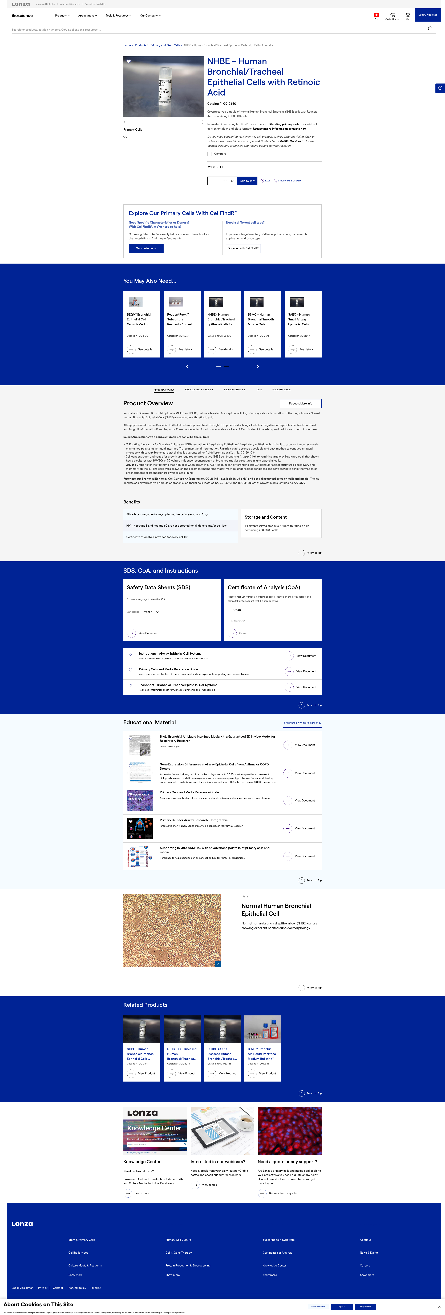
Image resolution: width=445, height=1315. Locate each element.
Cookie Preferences (318, 1307)
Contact (58, 1288)
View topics (209, 1185)
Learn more (142, 1193)
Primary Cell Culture (178, 1240)
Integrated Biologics (45, 4)
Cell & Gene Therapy (179, 1252)
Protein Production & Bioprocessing (188, 1265)
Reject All (342, 1307)
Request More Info (300, 403)
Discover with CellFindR (243, 248)
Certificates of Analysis (277, 1252)
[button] (440, 88)
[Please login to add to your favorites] (128, 61)
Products (61, 15)
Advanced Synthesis (70, 4)
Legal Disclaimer (22, 1288)
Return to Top (314, 552)
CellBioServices (78, 1252)
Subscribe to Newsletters (278, 1240)
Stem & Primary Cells (81, 1240)
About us (365, 1240)
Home (127, 45)
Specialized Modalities (95, 4)
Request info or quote (283, 1193)
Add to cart (247, 181)
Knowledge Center (274, 1265)
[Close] (439, 1306)
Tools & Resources (117, 15)
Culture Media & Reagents (85, 1265)
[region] (222, 1307)
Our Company (149, 15)
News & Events (369, 1252)
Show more (75, 1275)
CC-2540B (212, 478)
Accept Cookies (365, 1307)
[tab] (164, 389)
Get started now (146, 248)
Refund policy (77, 1288)
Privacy (42, 1288)
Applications (86, 15)
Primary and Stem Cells (165, 45)
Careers (365, 1265)
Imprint (96, 1288)
